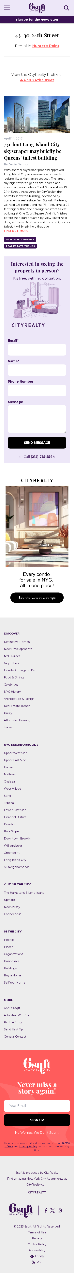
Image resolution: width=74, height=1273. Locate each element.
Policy (8, 713)
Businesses (11, 961)
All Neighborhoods (16, 867)
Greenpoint (12, 853)
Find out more (16, 231)
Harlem (9, 767)
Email (13, 340)
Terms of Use (37, 1232)
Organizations (13, 954)
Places (8, 947)
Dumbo (9, 824)
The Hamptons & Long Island (24, 893)
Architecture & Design (19, 699)
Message (15, 402)
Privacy (37, 1238)
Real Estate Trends (20, 246)
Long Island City (15, 860)
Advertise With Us (16, 1015)
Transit (8, 727)
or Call (37, 457)
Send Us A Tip (13, 1029)
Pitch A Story (13, 1022)
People (9, 940)
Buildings (10, 968)
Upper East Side (15, 760)
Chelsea (9, 781)
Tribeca (9, 803)
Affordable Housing (17, 720)
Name (13, 361)
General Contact (15, 1036)
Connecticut (12, 914)
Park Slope (11, 831)
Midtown (10, 774)
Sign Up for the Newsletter (37, 19)
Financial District (15, 817)
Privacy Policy (28, 1146)
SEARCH (67, 7)
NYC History (12, 691)
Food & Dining (14, 677)
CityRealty (51, 1172)
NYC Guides (12, 656)
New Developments (20, 239)
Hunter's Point (45, 46)
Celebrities (11, 684)
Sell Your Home (14, 982)
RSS (39, 1262)
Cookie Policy (37, 1244)
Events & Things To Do (19, 670)
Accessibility (37, 1250)
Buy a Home (13, 975)
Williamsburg (13, 845)
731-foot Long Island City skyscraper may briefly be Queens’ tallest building (32, 151)
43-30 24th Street (37, 80)
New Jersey (12, 907)
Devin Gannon (18, 164)
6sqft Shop (11, 663)
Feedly (39, 1256)
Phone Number (20, 381)
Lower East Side (15, 810)
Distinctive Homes (17, 642)
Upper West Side (15, 753)
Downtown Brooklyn (18, 838)
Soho (7, 796)
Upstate (9, 900)
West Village (12, 788)
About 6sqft (12, 1008)
